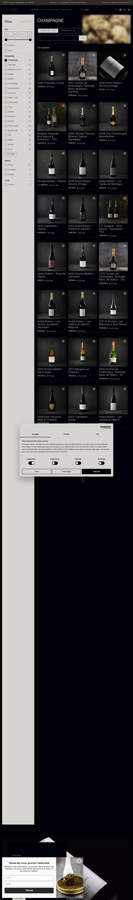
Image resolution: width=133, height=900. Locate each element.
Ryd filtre (27, 22)
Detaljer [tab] (66, 434)
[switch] (55, 463)
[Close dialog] (79, 861)
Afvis (37, 471)
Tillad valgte (66, 471)
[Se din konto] (116, 9)
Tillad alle (96, 471)
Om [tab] (97, 434)
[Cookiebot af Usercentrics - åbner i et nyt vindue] (102, 427)
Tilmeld (29, 890)
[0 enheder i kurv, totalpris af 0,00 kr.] (128, 9)
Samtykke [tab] (35, 434)
